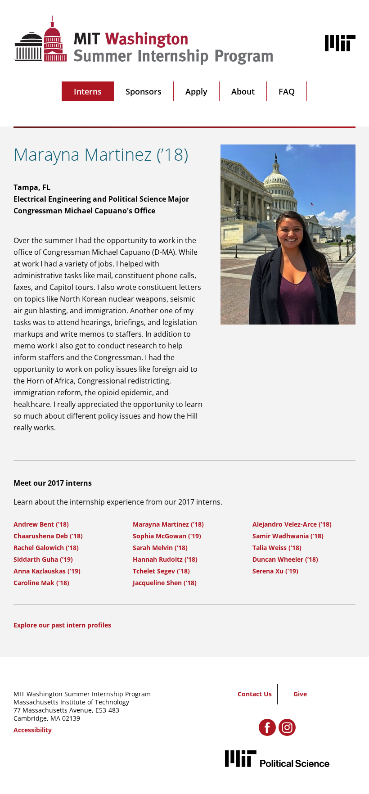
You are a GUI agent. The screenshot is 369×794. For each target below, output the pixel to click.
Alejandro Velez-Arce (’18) (292, 524)
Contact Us (255, 694)
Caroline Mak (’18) (41, 582)
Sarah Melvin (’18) (160, 547)
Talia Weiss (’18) (277, 547)
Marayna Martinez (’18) (168, 524)
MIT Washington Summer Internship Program (82, 694)
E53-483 (107, 710)
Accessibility (33, 730)
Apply (196, 91)
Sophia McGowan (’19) (167, 536)
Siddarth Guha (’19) (43, 559)
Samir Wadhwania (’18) (288, 536)
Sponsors (144, 91)
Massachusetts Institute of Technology (71, 702)
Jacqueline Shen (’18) (165, 582)
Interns (88, 91)
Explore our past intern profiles (62, 625)
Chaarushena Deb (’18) (48, 536)
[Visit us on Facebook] (267, 727)
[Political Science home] (277, 758)
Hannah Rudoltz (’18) (165, 559)
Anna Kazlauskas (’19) (47, 571)
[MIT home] (340, 43)
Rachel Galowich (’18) (46, 547)
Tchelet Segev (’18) (161, 571)
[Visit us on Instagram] (287, 727)
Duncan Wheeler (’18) (285, 559)
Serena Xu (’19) (275, 571)
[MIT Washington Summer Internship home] (143, 40)
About (243, 91)
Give (300, 694)
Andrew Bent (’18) (41, 524)
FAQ (287, 91)
